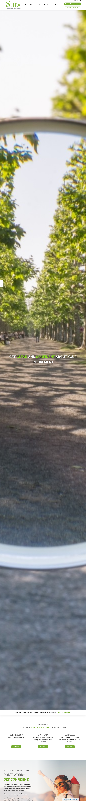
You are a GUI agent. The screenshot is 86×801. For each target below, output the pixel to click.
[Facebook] (1, 285)
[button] (34, 5)
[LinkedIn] (1, 282)
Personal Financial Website (72, 4)
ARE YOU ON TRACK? (64, 712)
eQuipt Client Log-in (72, 7)
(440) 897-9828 (77, 0)
